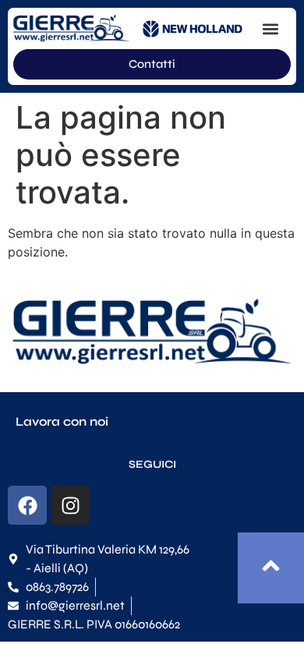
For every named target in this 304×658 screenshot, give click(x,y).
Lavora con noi (62, 421)
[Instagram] (70, 505)
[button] (271, 28)
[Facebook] (27, 505)
